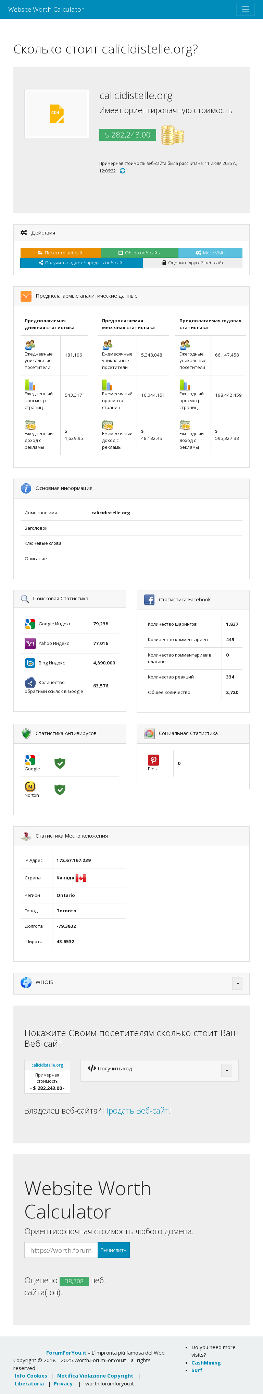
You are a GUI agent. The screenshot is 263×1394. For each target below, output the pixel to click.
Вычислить (114, 1250)
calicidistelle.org (47, 1065)
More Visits (213, 253)
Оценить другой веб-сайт (195, 263)
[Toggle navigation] (245, 9)
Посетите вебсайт (63, 253)
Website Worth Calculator (46, 9)
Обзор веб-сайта (142, 253)
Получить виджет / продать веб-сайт (83, 263)
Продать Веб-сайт (136, 1110)
